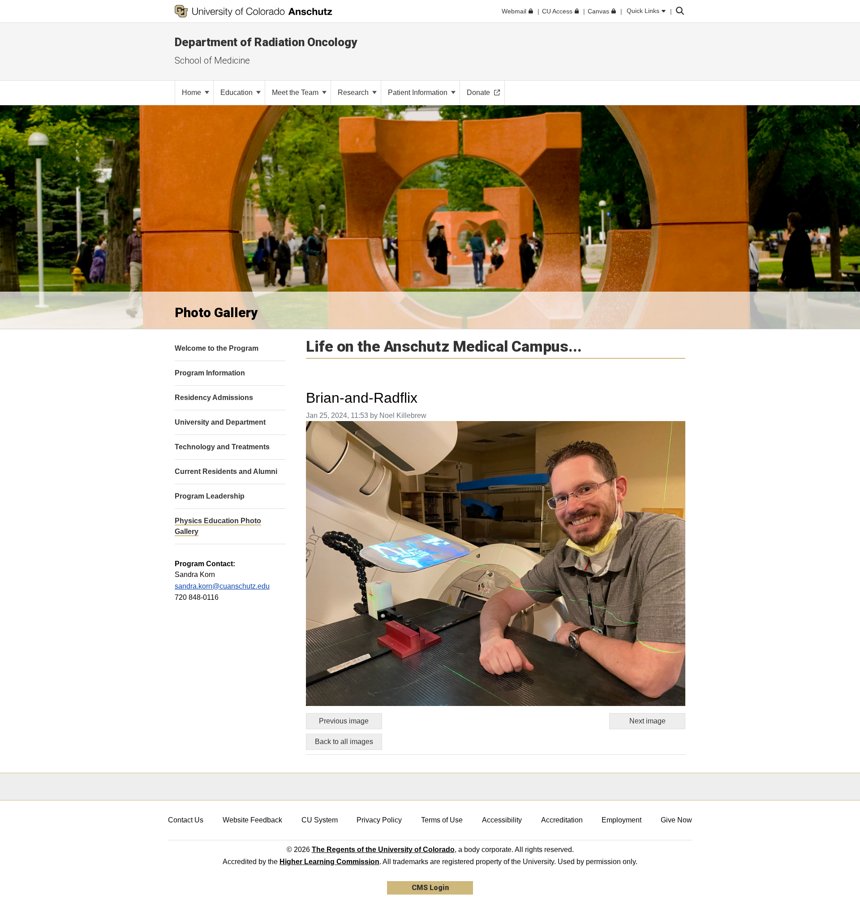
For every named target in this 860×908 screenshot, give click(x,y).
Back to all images (344, 741)
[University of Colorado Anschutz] (253, 11)
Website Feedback (252, 820)
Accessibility (502, 820)
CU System (319, 820)
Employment (621, 820)
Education (237, 92)
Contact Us (185, 820)
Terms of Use (442, 820)
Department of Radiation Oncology (266, 42)
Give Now (676, 820)
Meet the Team (296, 92)
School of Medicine (212, 60)
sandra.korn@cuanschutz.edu (222, 586)
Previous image (344, 721)
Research (354, 92)
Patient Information (418, 92)
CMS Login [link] (430, 887)
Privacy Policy (379, 820)
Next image (647, 721)
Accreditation (562, 820)
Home (192, 92)
